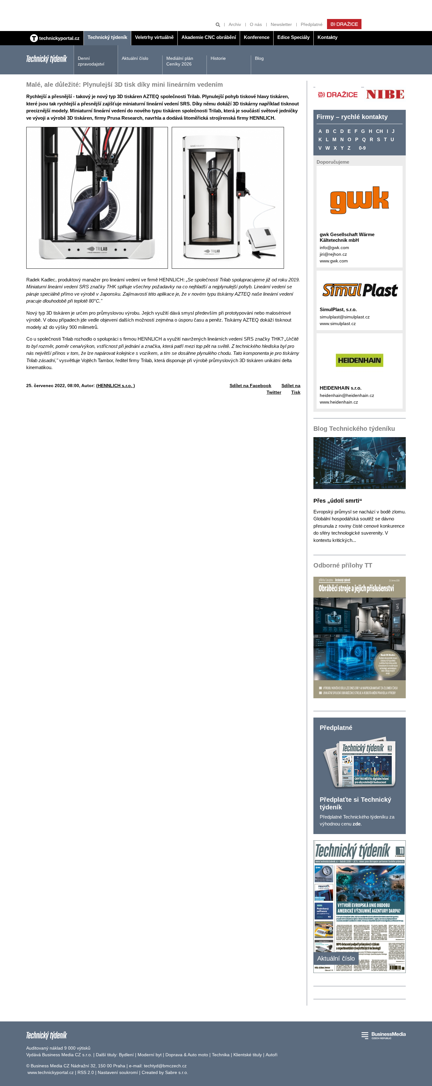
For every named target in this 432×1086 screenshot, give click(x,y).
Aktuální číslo (135, 58)
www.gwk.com (334, 260)
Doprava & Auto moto (186, 1054)
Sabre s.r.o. (176, 1072)
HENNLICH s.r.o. (115, 385)
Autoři (271, 1054)
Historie (218, 58)
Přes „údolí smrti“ (337, 501)
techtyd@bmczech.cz (165, 1065)
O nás (256, 24)
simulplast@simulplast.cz (345, 316)
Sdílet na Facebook (250, 385)
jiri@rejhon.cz (333, 254)
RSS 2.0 (85, 1072)
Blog (259, 58)
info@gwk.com (334, 247)
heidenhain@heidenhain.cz (347, 395)
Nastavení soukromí (118, 1072)
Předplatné (312, 24)
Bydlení (126, 1054)
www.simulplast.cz (338, 323)
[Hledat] (218, 24)
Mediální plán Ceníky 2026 (179, 61)
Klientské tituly (247, 1054)
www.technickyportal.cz (51, 1072)
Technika (221, 1054)
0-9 (362, 148)
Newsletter (281, 24)
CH (379, 131)
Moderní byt (150, 1054)
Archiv (235, 24)
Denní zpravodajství (91, 61)
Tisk (295, 392)
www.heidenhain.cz (339, 402)
